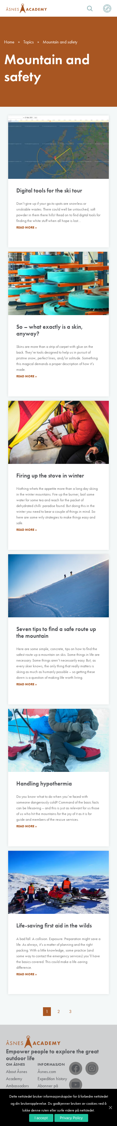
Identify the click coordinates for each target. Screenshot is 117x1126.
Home (9, 42)
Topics (28, 42)
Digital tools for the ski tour (49, 190)
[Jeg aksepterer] (110, 1107)
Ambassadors (17, 1086)
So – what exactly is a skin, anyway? (49, 330)
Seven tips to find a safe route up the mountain (56, 632)
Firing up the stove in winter (50, 475)
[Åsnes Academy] (26, 8)
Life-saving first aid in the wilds (54, 925)
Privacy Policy (71, 1118)
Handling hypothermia (44, 783)
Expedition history (52, 1078)
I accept (41, 1118)
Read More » (26, 227)
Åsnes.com (47, 1071)
